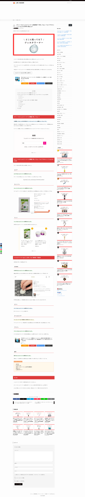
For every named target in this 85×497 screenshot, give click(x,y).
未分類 (59, 119)
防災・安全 (60, 137)
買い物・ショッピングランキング (62, 290)
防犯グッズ (60, 139)
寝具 (59, 103)
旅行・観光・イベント (61, 113)
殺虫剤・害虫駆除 (61, 123)
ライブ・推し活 (60, 82)
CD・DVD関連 (60, 52)
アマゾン (21, 105)
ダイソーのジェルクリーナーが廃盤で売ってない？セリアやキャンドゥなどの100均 (33, 94)
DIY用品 (59, 54)
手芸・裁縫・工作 (61, 105)
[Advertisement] (42, 12)
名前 (16, 463)
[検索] (71, 0)
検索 (70, 25)
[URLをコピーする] (51, 399)
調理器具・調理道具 (61, 133)
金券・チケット (60, 135)
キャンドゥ (22, 97)
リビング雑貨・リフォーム (62, 84)
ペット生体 (60, 78)
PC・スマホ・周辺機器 (61, 56)
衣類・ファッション (61, 131)
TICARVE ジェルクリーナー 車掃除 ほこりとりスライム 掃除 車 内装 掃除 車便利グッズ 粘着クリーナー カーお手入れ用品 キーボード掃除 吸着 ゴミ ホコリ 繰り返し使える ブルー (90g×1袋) (36, 339)
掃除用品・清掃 (16, 28)
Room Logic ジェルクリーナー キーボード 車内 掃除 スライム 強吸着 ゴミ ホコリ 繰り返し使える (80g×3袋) (36, 78)
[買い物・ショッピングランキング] (59, 289)
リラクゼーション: (61, 86)
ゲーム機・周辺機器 (61, 68)
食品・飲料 (60, 143)
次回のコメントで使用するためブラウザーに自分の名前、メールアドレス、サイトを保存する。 (30, 474)
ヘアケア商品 (60, 76)
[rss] (70, 0)
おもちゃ (59, 58)
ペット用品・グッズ (61, 80)
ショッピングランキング (61, 295)
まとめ (19, 108)
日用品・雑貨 (60, 115)
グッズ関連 (60, 66)
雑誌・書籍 (60, 141)
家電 (59, 101)
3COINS (21, 101)
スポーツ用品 (60, 70)
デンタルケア (60, 74)
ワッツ (21, 98)
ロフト (21, 102)
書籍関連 (59, 117)
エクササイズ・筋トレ (61, 62)
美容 (59, 125)
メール (16, 467)
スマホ (59, 72)
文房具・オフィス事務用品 (62, 109)
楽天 (21, 106)
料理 (59, 111)
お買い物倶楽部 (20, 2)
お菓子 (59, 60)
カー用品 (59, 64)
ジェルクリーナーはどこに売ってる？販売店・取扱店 (27, 100)
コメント (16, 450)
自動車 (59, 127)
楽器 (59, 121)
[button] (16, 399)
